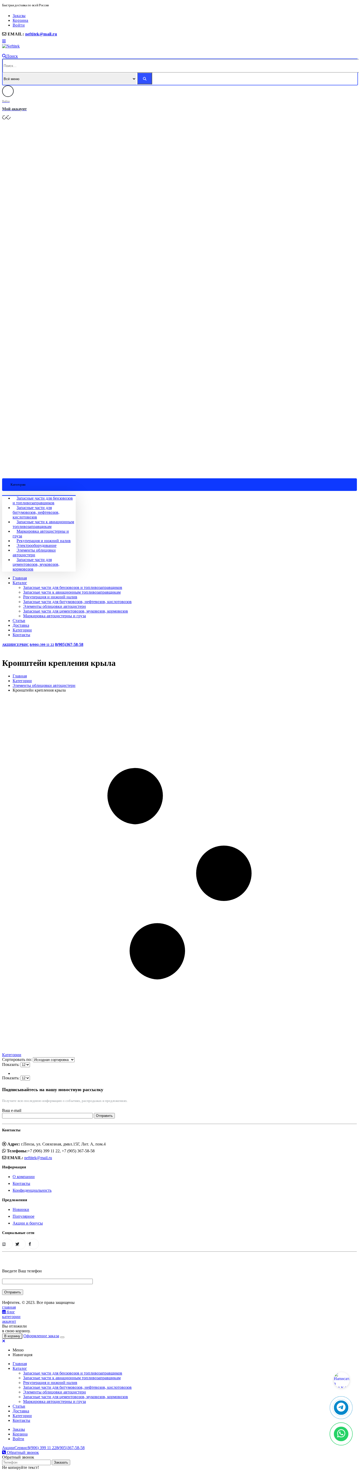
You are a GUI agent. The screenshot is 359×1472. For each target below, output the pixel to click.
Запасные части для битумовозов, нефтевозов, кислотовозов (36, 512)
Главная (20, 578)
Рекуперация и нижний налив (44, 540)
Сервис (22, 645)
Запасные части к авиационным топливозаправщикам (43, 524)
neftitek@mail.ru (41, 34)
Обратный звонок (22, 1452)
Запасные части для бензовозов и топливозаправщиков (43, 500)
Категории (22, 630)
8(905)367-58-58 (69, 644)
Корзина (20, 20)
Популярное (23, 1216)
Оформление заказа (41, 1336)
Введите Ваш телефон (22, 1271)
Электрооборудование (37, 545)
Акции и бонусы (28, 1223)
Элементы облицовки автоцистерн (34, 552)
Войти (19, 25)
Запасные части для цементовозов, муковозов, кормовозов (36, 564)
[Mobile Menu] (4, 41)
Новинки (21, 1209)
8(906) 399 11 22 (42, 645)
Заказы (19, 15)
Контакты (21, 635)
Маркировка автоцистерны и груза (54, 616)
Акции (8, 645)
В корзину (12, 1336)
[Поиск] (144, 78)
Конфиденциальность (32, 1190)
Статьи (19, 620)
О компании (24, 1176)
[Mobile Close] (3, 1341)
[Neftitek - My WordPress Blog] (11, 46)
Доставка (21, 625)
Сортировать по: (17, 1059)
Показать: (11, 1064)
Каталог (20, 582)
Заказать (61, 1462)
